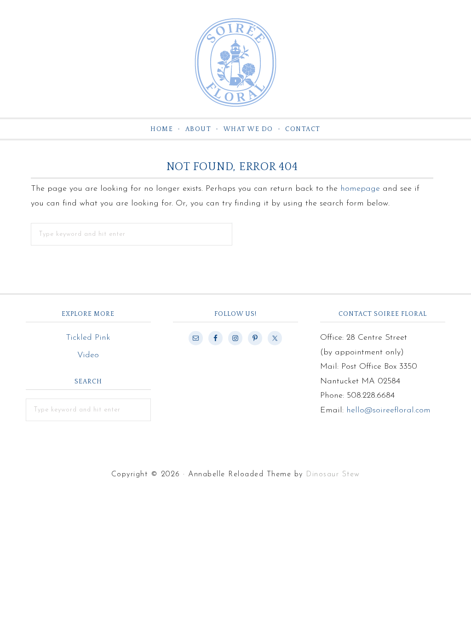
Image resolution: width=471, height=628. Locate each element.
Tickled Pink (88, 338)
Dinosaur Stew (333, 474)
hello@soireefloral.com (388, 410)
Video (88, 355)
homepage (360, 189)
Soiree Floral (235, 62)
